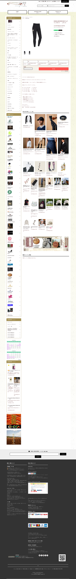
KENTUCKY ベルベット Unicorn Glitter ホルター (26, 186)
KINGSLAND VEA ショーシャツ (28, 125)
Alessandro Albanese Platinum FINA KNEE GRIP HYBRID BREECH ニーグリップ (42, 190)
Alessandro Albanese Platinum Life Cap (40, 131)
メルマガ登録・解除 (43, 1)
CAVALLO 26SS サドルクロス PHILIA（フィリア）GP (34, 211)
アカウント (49, 1)
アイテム (65, 1)
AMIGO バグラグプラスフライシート (49, 207)
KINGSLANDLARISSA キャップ (42, 227)
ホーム (23, 18)
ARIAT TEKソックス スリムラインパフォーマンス (51, 173)
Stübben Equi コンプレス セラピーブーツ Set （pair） (17, 385)
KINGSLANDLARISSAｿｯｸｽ (34, 227)
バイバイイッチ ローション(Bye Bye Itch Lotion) (11, 384)
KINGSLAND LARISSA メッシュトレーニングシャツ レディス (26, 228)
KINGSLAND (27, 18)
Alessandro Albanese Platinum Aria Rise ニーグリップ (40, 150)
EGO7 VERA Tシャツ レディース (26, 207)
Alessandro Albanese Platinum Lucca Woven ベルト (63, 123)
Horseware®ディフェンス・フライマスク (57, 207)
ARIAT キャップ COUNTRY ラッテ (49, 227)
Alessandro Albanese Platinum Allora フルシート (51, 155)
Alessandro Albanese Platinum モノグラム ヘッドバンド (34, 188)
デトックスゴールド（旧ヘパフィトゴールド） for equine (14, 371)
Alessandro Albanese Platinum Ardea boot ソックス (51, 131)
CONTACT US (58, 12)
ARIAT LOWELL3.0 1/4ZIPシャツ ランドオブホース (49, 186)
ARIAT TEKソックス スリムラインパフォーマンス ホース (40, 173)
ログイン (59, 1)
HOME (17, 12)
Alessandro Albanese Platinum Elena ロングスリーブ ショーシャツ (28, 150)
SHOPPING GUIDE (37, 12)
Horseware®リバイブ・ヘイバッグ (41, 210)
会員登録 (54, 1)
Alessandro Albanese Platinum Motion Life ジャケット (63, 155)
